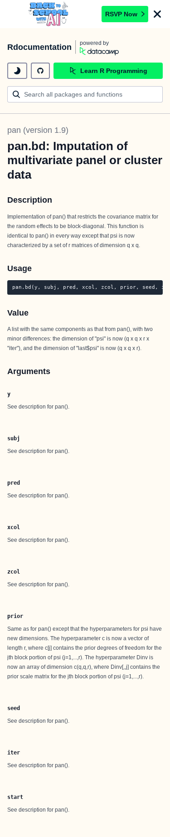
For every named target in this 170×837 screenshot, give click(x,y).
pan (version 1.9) (37, 130)
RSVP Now (121, 14)
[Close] (157, 14)
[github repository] (40, 71)
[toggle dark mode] (17, 71)
